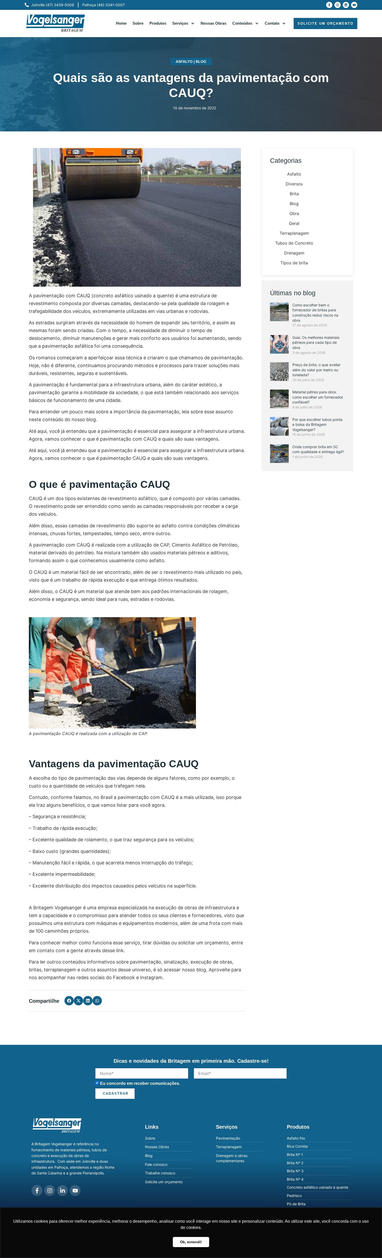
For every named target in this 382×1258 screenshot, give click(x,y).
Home (121, 23)
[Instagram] (337, 5)
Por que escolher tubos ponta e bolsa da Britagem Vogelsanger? (317, 424)
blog (201, 969)
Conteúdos (242, 23)
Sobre (138, 23)
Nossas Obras (213, 23)
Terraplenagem (294, 233)
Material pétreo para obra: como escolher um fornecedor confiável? (317, 397)
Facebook (124, 977)
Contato (272, 23)
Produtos (157, 23)
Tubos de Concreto (294, 243)
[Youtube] (354, 5)
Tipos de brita (294, 262)
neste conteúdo (46, 419)
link (120, 950)
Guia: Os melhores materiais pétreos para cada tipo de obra (315, 342)
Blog (201, 61)
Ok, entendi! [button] (191, 1242)
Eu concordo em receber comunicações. (140, 1083)
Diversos (294, 183)
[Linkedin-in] (62, 1190)
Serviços (180, 23)
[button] (69, 1000)
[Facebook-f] (329, 5)
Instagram (151, 977)
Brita (294, 193)
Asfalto (184, 61)
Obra (294, 213)
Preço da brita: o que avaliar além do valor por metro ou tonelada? (316, 369)
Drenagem (294, 252)
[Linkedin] (346, 5)
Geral (294, 223)
